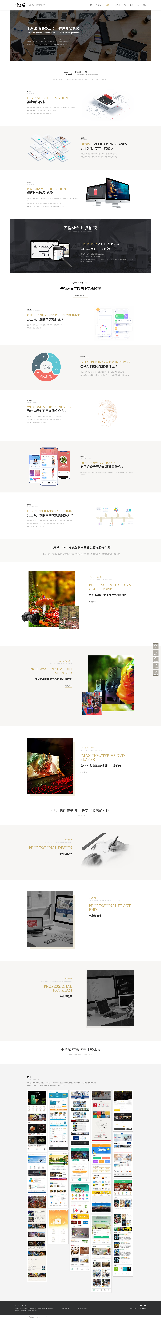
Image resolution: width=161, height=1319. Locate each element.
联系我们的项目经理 (80, 295)
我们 (125, 5)
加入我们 (24, 1305)
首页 (91, 5)
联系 (144, 5)
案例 (131, 5)
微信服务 (108, 5)
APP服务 (117, 5)
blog (138, 5)
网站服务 (99, 5)
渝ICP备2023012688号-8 (42, 1317)
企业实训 (17, 1305)
